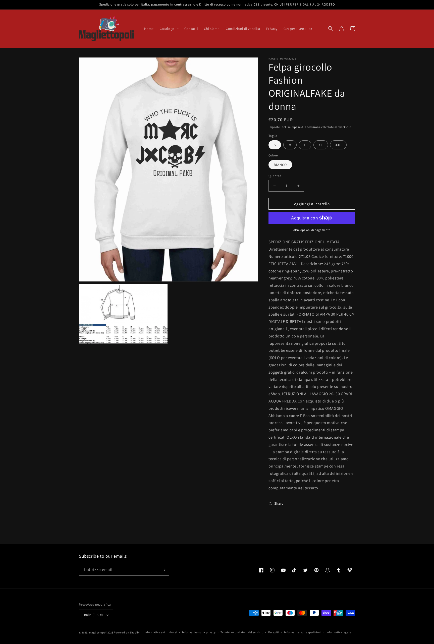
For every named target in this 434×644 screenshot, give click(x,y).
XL (321, 145)
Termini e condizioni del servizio (242, 632)
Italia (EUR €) (93, 615)
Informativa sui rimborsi (161, 632)
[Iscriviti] (163, 570)
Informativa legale (339, 632)
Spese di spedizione (306, 127)
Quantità (274, 176)
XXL (338, 145)
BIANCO (280, 164)
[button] (169, 28)
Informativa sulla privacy (199, 632)
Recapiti (273, 632)
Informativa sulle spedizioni (302, 632)
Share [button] (279, 503)
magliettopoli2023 (101, 632)
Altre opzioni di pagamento (311, 230)
